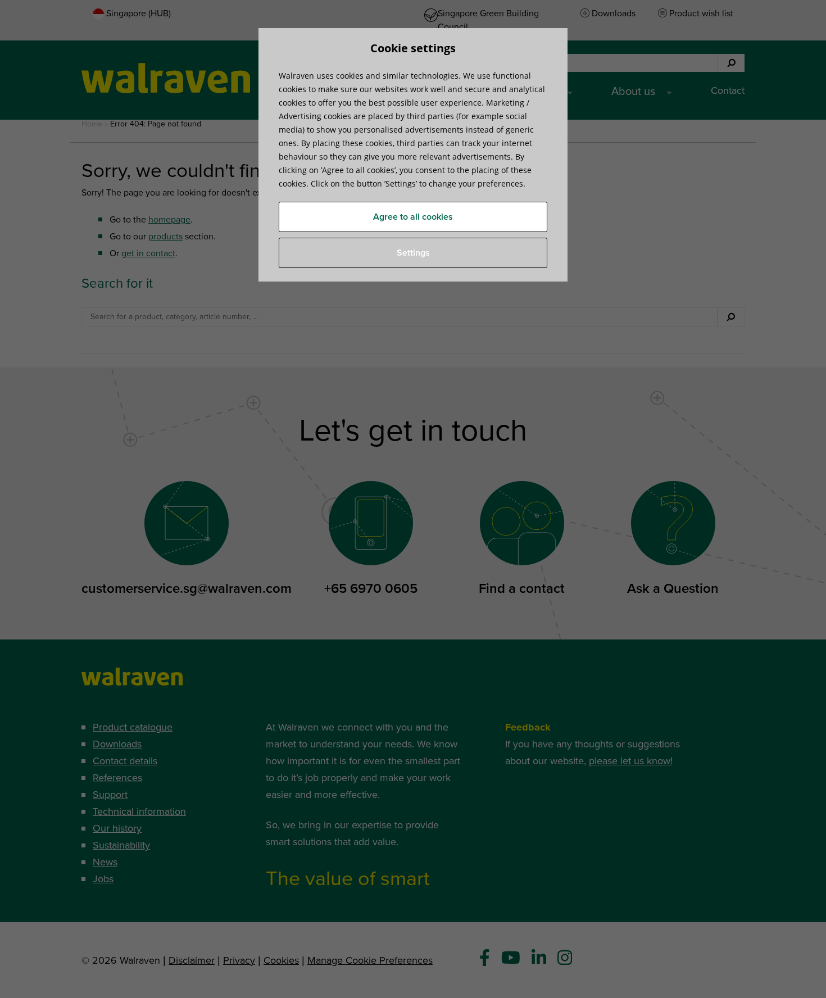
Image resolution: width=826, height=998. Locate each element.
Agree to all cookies (413, 217)
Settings (413, 252)
